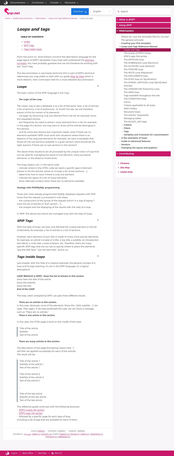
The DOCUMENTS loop (136, 76)
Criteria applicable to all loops (139, 105)
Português (50, 437)
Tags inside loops (33, 49)
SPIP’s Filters (130, 109)
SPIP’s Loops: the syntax (31, 410)
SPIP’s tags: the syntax (30, 413)
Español (63, 434)
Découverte (70, 3)
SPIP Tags (29, 45)
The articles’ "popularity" (136, 115)
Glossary (124, 163)
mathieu (41, 431)
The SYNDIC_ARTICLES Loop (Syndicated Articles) (145, 84)
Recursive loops (132, 112)
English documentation (23, 18)
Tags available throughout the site (142, 96)
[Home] (12, 11)
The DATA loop (131, 92)
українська (62, 437)
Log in (14, 453)
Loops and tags (132, 50)
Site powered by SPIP (7, 453)
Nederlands (95, 434)
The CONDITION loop (135, 99)
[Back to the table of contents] (98, 86)
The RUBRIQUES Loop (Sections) (141, 63)
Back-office (27, 453)
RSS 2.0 (58, 453)
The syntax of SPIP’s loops (137, 53)
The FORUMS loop (133, 69)
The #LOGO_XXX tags (135, 122)
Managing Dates (132, 118)
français (73, 434)
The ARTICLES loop (134, 60)
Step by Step (77, 77)
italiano (83, 434)
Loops (27, 42)
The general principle (132, 40)
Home (7, 18)
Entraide (54, 3)
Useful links (126, 172)
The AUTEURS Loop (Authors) (139, 66)
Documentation (18, 3)
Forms (127, 102)
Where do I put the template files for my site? (145, 37)
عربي (29, 434)
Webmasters (40, 18)
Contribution (38, 3)
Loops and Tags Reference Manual (62, 18)
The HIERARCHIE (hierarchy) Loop (141, 89)
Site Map (125, 168)
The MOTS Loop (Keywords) (138, 73)
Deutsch (44, 434)
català (34, 434)
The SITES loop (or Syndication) (140, 79)
